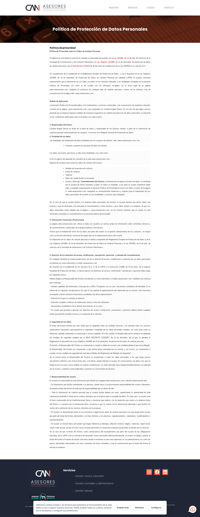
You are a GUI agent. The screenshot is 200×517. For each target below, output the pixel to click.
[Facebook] (157, 472)
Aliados (150, 7)
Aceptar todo (123, 507)
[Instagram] (149, 472)
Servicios (132, 7)
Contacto (168, 7)
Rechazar (139, 507)
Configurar (156, 507)
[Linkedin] (165, 472)
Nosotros (114, 7)
